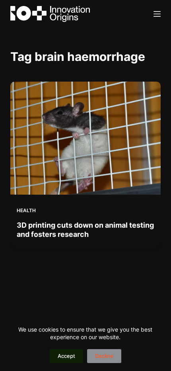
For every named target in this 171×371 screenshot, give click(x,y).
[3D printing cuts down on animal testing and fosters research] (85, 138)
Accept (66, 356)
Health (26, 210)
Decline (104, 356)
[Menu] (157, 14)
